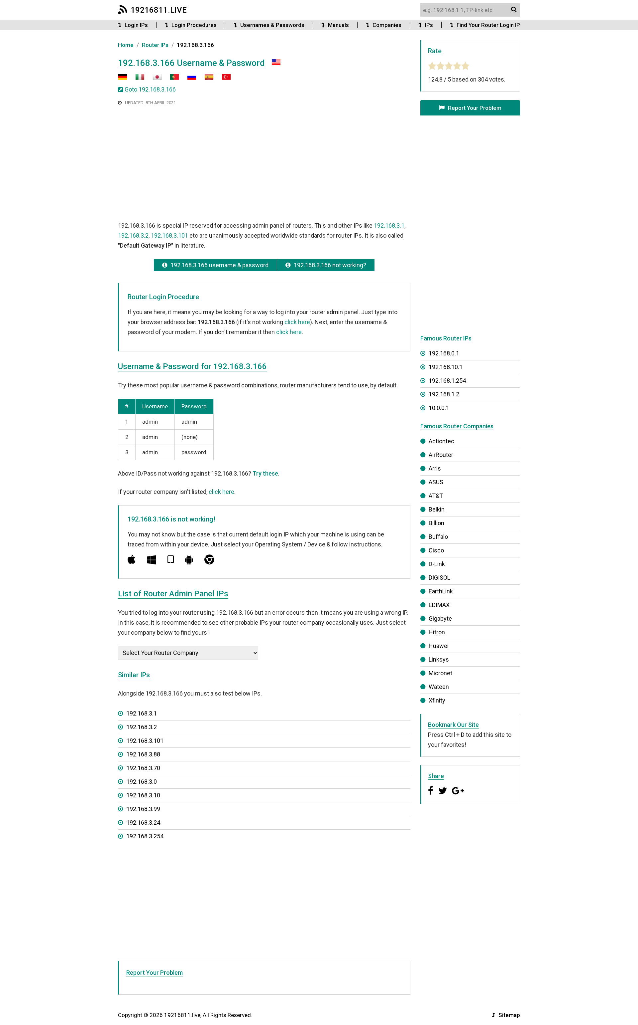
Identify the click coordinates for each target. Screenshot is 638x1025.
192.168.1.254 (447, 380)
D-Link (437, 563)
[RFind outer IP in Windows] (151, 559)
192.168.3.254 (144, 836)
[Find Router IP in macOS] (132, 559)
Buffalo (438, 536)
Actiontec (441, 441)
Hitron (437, 632)
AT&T (436, 495)
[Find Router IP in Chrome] (209, 559)
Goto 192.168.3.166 (150, 89)
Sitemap (509, 1015)
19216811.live (159, 10)
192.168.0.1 (444, 353)
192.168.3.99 (143, 808)
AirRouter (441, 454)
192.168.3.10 (143, 795)
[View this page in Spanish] (206, 79)
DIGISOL (439, 577)
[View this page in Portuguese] (171, 79)
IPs (429, 25)
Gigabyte (440, 618)
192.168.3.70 (143, 767)
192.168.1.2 (444, 394)
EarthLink (441, 591)
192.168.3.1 (389, 225)
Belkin (437, 509)
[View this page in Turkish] (223, 79)
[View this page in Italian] (137, 79)
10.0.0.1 (439, 407)
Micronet (440, 673)
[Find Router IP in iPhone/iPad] (170, 559)
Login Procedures (194, 25)
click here (297, 321)
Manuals (338, 25)
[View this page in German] (122, 79)
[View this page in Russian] (188, 79)
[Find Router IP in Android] (189, 559)
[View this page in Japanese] (154, 79)
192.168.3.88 (143, 754)
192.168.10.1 (446, 366)
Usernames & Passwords (272, 25)
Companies (386, 25)
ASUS (436, 482)
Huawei (439, 645)
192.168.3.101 (169, 235)
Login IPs (136, 25)
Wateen (439, 686)
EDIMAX (439, 604)
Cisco (436, 550)
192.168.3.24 (143, 822)
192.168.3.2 (133, 235)
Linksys (439, 659)
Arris (435, 468)
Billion (436, 522)
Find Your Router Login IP (488, 25)
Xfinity (437, 700)
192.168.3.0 (141, 781)
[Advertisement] (264, 162)
